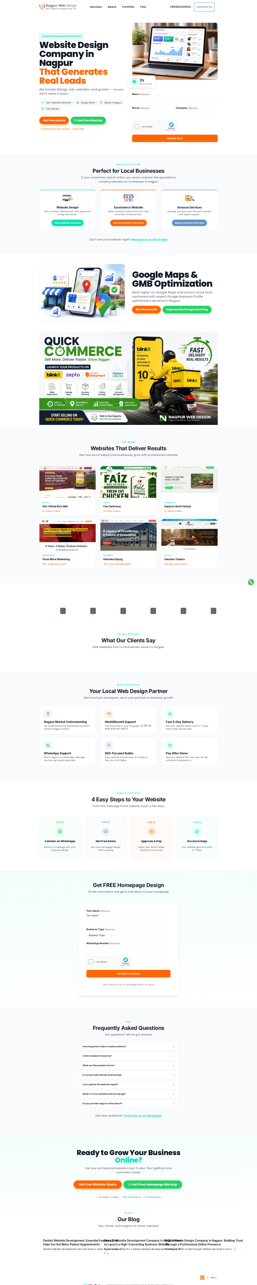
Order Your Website (128, 50)
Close (128, 59)
